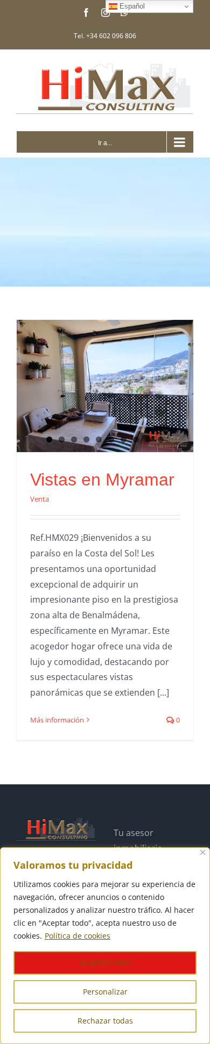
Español (131, 6)
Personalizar (105, 991)
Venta (39, 499)
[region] (105, 945)
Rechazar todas (105, 1021)
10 (161, 439)
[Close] (202, 852)
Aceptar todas (105, 962)
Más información (57, 720)
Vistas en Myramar (102, 479)
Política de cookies (77, 936)
